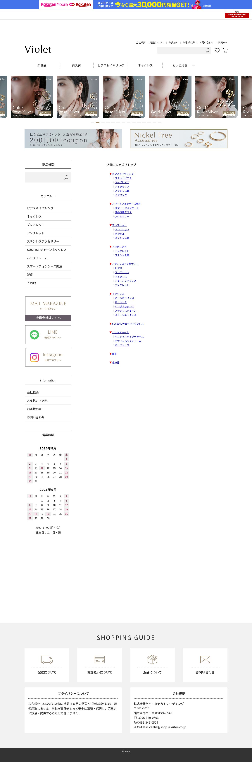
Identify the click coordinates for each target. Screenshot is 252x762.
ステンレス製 (122, 190)
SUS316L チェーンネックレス (128, 323)
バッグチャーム (120, 332)
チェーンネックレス (125, 280)
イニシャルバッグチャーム (129, 336)
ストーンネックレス (125, 315)
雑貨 (114, 353)
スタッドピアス (123, 178)
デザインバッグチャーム (128, 340)
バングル (120, 233)
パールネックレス (124, 298)
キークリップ (122, 345)
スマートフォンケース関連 (126, 203)
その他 (115, 362)
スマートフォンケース (127, 208)
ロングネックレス (124, 306)
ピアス (118, 268)
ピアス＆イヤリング (123, 173)
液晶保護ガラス (123, 212)
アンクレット (119, 246)
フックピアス (122, 186)
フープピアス (122, 182)
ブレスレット (119, 225)
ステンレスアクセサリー (125, 263)
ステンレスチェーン (125, 310)
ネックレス (121, 276)
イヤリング (121, 195)
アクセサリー (122, 216)
